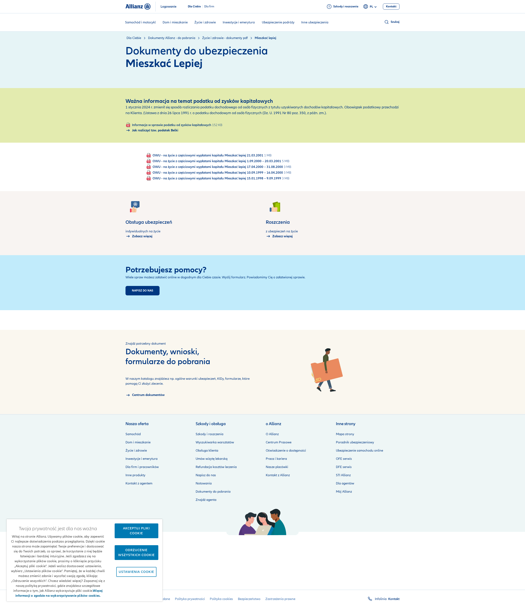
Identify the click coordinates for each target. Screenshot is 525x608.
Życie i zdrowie (205, 22)
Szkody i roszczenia (209, 434)
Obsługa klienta (207, 451)
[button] (391, 22)
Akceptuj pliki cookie (136, 530)
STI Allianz (343, 475)
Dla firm (209, 6)
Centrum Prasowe (278, 442)
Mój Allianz (344, 492)
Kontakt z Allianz (278, 475)
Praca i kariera (276, 459)
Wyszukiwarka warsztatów (215, 442)
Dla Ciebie (194, 6)
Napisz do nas (206, 475)
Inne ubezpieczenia (314, 22)
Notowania (204, 483)
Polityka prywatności (190, 599)
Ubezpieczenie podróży (278, 22)
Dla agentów (345, 483)
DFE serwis (344, 467)
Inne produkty (135, 475)
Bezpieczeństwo (249, 599)
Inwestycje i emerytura (239, 22)
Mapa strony (345, 434)
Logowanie (168, 7)
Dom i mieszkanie (175, 22)
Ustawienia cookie (136, 572)
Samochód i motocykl (140, 22)
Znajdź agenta (206, 500)
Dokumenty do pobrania (213, 492)
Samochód (133, 434)
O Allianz (272, 434)
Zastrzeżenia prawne (280, 599)
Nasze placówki (277, 467)
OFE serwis (344, 459)
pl (371, 6)
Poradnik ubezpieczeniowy (355, 442)
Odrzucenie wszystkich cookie (136, 552)
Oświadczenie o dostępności (286, 451)
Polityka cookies (221, 599)
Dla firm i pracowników (142, 467)
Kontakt (393, 599)
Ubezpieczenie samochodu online (359, 451)
